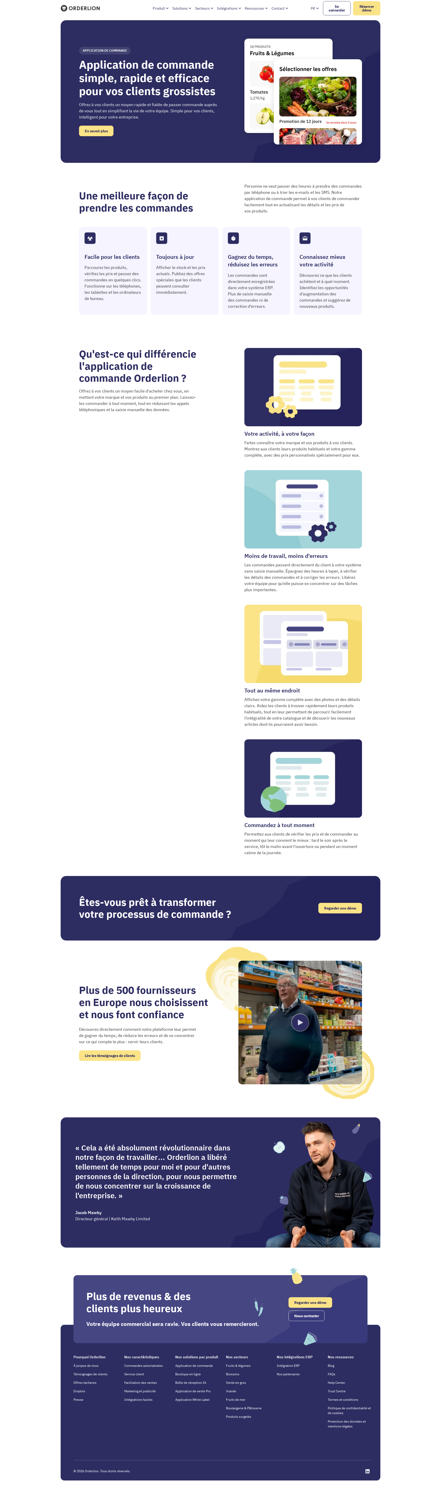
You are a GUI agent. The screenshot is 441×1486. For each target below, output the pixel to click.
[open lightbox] (300, 1022)
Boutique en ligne (188, 1374)
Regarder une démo (340, 908)
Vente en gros (236, 1383)
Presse (78, 1400)
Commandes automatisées (143, 1366)
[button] (160, 8)
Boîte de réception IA (190, 1383)
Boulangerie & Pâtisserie (244, 1408)
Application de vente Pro (193, 1391)
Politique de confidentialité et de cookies (349, 1410)
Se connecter (337, 8)
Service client (134, 1374)
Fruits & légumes (238, 1366)
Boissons (232, 1374)
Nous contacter (306, 1316)
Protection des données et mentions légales (347, 1423)
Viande (231, 1391)
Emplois (79, 1391)
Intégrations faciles (138, 1400)
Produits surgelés (238, 1417)
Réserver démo (366, 8)
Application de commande (194, 1366)
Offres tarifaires (85, 1383)
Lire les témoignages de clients (110, 1055)
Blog (331, 1366)
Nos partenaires (288, 1374)
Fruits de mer (235, 1400)
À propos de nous (86, 1366)
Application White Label (192, 1400)
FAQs (331, 1374)
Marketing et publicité (140, 1391)
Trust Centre (337, 1391)
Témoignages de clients (90, 1374)
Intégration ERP (288, 1366)
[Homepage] (81, 8)
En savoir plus (96, 131)
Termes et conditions (343, 1400)
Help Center (336, 1383)
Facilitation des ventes (140, 1383)
